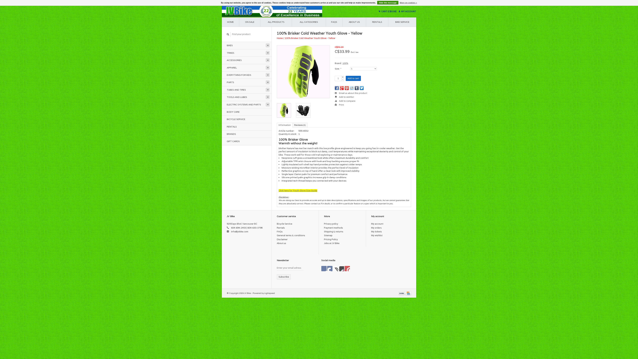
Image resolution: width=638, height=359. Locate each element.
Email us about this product (352, 93)
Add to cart (353, 78)
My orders (376, 227)
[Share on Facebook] (337, 88)
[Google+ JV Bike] (335, 268)
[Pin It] (347, 88)
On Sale (249, 22)
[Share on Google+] (342, 88)
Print (341, 104)
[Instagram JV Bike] (347, 268)
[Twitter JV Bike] (329, 268)
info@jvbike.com (239, 231)
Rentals (232, 126)
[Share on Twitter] (362, 88)
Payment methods (333, 227)
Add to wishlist (346, 97)
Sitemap (328, 235)
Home (230, 22)
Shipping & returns (333, 231)
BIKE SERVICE (402, 22)
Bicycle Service (236, 119)
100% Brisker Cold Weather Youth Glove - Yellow (310, 38)
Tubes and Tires (236, 89)
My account (408, 11)
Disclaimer (282, 239)
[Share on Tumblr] (357, 88)
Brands (231, 134)
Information (285, 125)
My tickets (376, 231)
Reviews (300, 125)
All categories (309, 22)
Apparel (232, 67)
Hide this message (388, 3)
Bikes (230, 45)
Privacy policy (331, 223)
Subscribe (284, 276)
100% (345, 63)
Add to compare (346, 101)
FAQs (334, 22)
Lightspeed (269, 293)
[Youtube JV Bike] (341, 268)
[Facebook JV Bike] (324, 268)
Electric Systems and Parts (244, 104)
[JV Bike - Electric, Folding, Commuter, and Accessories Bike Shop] (292, 11)
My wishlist (376, 235)
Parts (230, 82)
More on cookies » (408, 3)
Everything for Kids (239, 75)
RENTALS (377, 22)
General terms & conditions (291, 235)
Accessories (234, 60)
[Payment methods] (402, 293)
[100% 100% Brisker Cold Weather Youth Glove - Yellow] (303, 71)
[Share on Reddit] (352, 88)
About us (354, 22)
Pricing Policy (331, 239)
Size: (338, 68)
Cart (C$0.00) (389, 11)
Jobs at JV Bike (331, 243)
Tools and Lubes (237, 97)
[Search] (227, 34)
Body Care (233, 112)
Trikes (230, 53)
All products (276, 22)
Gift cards (233, 141)
